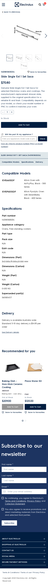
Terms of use (26, 572)
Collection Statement (15, 504)
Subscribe (9, 523)
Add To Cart (24, 125)
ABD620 (5, 391)
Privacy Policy (34, 501)
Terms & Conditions (11, 572)
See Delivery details (10, 332)
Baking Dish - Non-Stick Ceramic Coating (12, 384)
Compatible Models (10, 162)
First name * (7, 464)
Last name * (7, 475)
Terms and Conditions (15, 501)
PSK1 (27, 394)
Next (45, 36)
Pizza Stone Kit (33, 381)
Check (42, 139)
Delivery (39, 162)
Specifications (27, 162)
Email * (5, 486)
